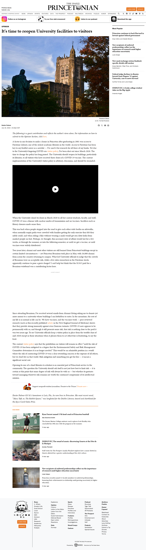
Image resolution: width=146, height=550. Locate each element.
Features (71, 516)
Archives (88, 14)
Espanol (104, 509)
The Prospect (89, 514)
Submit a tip (6, 10)
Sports (70, 502)
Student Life (38, 506)
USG (35, 519)
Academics (37, 523)
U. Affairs (37, 504)
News (36, 502)
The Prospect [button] (60, 14)
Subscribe (131, 9)
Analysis (36, 528)
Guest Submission (57, 516)
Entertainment (89, 518)
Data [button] (52, 14)
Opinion (53, 505)
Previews (71, 508)
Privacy (104, 532)
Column (53, 507)
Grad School (38, 508)
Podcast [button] (70, 14)
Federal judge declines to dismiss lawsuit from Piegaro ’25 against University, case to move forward (125, 76)
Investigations (72, 522)
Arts (86, 516)
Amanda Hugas (117, 93)
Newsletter (88, 527)
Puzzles (96, 14)
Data (52, 525)
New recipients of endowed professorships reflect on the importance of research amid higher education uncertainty (126, 48)
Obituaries (37, 526)
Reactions (54, 522)
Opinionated (89, 508)
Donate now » (82, 386)
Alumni (36, 513)
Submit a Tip (106, 527)
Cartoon (70, 528)
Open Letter (55, 520)
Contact (17, 13)
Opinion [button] (30, 14)
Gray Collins (116, 39)
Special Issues (89, 529)
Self (86, 522)
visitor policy (52, 151)
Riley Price (125, 66)
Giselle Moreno (128, 39)
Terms (104, 534)
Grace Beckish (117, 66)
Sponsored (112, 14)
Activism (37, 517)
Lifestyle (87, 520)
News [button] (23, 14)
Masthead (4, 13)
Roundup (88, 504)
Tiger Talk (88, 506)
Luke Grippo (116, 55)
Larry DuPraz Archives (106, 524)
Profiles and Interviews (72, 512)
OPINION (5, 26)
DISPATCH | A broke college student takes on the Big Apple (127, 88)
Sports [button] (37, 14)
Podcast (87, 502)
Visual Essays (72, 525)
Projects (88, 525)
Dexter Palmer (6, 125)
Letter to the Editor (57, 509)
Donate (140, 9)
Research (37, 521)
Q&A (35, 515)
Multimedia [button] (79, 14)
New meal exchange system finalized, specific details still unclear (127, 62)
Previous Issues (6, 8)
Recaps (70, 506)
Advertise (11, 13)
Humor (103, 14)
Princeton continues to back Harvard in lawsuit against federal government (128, 34)
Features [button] (45, 14)
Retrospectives (73, 520)
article (50, 322)
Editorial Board (56, 518)
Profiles (70, 518)
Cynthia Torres (117, 82)
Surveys (53, 527)
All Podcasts (89, 511)
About (104, 519)
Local (36, 511)
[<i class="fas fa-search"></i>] (118, 13)
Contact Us (105, 514)
